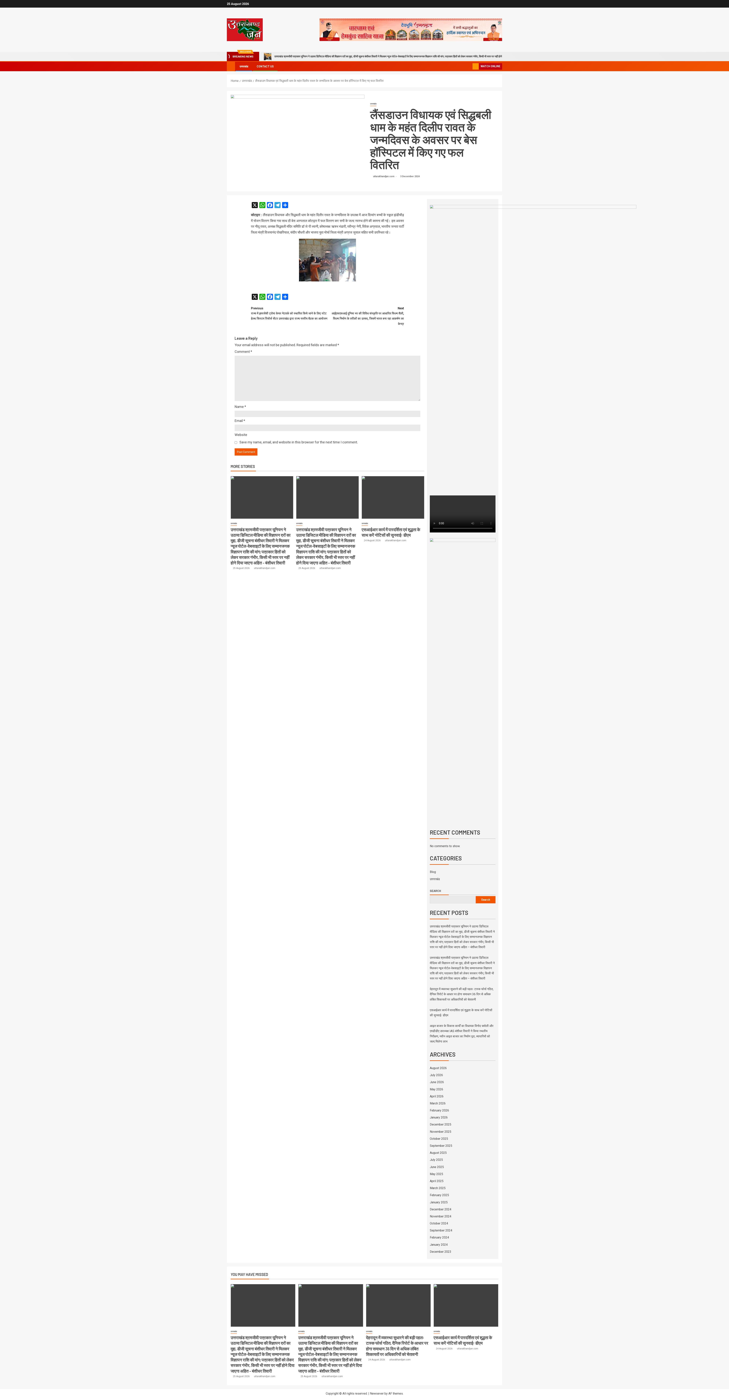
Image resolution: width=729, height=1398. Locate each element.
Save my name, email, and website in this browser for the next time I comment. (298, 442)
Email (240, 421)
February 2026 (439, 1110)
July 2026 (436, 1075)
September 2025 (441, 1146)
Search (435, 891)
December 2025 (440, 1124)
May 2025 (436, 1174)
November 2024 (440, 1216)
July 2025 (436, 1160)
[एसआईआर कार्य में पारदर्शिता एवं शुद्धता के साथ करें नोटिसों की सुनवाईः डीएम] (393, 497)
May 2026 (436, 1089)
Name (240, 407)
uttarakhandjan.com (384, 176)
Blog (433, 872)
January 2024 (439, 1244)
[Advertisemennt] (411, 29)
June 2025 (437, 1167)
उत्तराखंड (244, 66)
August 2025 (438, 1153)
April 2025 (436, 1181)
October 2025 (439, 1139)
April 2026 (436, 1096)
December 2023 (440, 1251)
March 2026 (438, 1103)
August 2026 (438, 1068)
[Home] (231, 66)
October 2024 (439, 1223)
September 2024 (441, 1230)
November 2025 (440, 1131)
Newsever (377, 1393)
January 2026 (439, 1117)
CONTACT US (265, 66)
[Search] (469, 66)
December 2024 (440, 1209)
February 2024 (439, 1237)
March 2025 (438, 1188)
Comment (243, 352)
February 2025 (439, 1195)
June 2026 (437, 1082)
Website (241, 435)
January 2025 (439, 1202)
